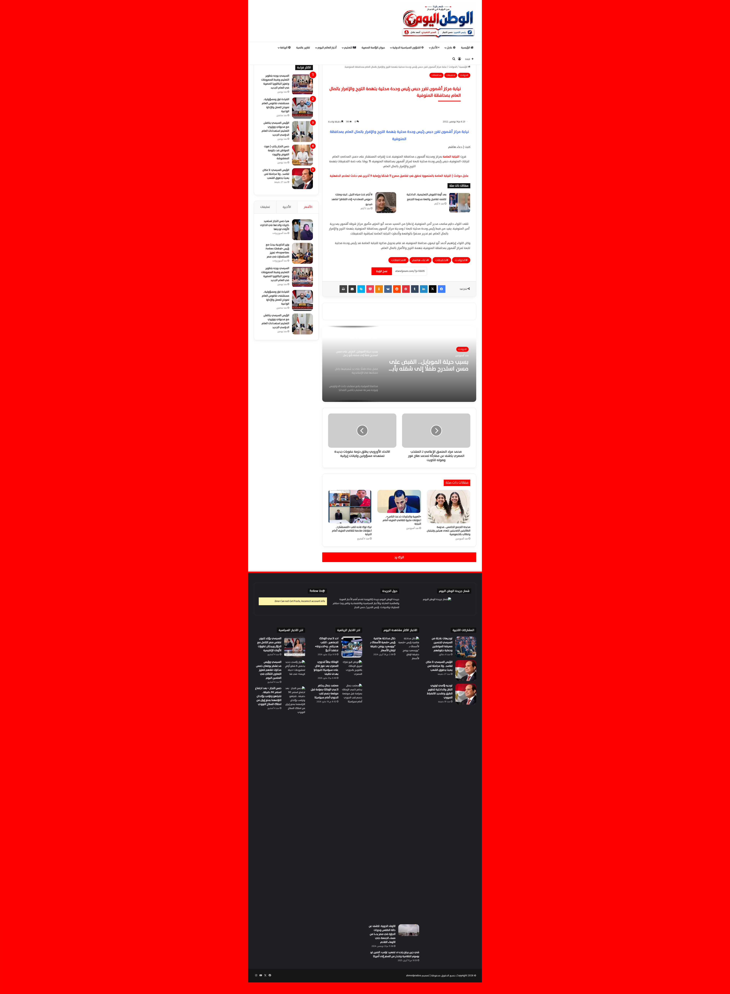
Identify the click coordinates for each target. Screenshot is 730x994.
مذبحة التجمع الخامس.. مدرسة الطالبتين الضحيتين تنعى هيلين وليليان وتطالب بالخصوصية (448, 530)
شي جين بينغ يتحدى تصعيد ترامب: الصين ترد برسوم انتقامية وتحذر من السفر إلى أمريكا (394, 954)
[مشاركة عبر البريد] (352, 289)
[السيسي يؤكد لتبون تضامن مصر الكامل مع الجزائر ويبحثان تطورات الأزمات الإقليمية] (294, 647)
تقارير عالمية (303, 47)
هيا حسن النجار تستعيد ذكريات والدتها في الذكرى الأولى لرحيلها (274, 225)
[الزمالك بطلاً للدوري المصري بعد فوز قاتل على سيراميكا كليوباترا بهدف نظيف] (351, 670)
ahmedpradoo (413, 975)
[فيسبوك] (441, 289)
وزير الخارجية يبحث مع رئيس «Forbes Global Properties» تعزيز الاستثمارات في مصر (277, 250)
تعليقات (265, 207)
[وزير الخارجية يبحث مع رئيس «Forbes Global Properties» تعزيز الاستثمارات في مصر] (302, 253)
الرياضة (284, 47)
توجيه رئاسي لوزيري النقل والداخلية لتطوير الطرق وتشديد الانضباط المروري (439, 691)
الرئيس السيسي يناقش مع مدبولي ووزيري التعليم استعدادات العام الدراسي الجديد (275, 129)
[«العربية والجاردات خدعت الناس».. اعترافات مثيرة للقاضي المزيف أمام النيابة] (399, 501)
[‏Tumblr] (415, 289)
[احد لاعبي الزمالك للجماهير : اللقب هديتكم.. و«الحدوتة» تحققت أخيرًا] (351, 647)
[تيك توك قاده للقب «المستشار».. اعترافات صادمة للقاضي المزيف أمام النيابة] (350, 506)
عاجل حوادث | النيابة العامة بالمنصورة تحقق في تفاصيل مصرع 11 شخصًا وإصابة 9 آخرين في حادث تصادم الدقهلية (399, 175)
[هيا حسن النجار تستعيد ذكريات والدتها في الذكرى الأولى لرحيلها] (302, 229)
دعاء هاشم (419, 260)
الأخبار (434, 47)
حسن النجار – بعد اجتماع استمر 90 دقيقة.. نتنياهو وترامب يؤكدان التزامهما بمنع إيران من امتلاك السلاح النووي (268, 696)
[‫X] (432, 289)
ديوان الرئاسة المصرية (373, 47)
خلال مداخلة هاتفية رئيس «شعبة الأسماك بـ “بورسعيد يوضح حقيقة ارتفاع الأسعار (382, 644)
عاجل (450, 47)
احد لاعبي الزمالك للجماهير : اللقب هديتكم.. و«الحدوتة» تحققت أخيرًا (326, 644)
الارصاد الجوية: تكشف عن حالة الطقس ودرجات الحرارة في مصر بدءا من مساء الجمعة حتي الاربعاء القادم (382, 934)
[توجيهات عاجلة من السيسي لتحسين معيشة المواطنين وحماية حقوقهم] (465, 647)
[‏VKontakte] (388, 289)
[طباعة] (343, 289)
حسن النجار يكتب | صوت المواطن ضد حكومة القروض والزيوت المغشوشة (276, 152)
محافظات (436, 75)
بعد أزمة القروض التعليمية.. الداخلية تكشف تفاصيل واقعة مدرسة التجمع (426, 197)
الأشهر (308, 207)
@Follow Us (317, 591)
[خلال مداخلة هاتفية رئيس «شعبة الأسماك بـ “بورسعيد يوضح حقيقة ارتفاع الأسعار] (408, 779)
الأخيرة (287, 207)
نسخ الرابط (381, 271)
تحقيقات (450, 75)
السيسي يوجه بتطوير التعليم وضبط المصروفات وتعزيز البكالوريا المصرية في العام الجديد (275, 82)
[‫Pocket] (370, 289)
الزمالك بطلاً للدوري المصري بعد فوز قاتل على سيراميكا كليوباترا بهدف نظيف (326, 668)
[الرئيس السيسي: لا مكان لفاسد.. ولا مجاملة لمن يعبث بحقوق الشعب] (302, 178)
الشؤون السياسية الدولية (406, 47)
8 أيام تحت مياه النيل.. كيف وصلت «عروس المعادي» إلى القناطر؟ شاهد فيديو (351, 199)
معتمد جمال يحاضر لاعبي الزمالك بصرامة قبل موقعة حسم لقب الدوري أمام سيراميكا (324, 691)
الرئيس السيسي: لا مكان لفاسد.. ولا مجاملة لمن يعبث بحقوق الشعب (276, 174)
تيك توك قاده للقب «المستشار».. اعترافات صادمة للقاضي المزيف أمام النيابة (352, 530)
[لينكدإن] (424, 289)
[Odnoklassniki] (379, 289)
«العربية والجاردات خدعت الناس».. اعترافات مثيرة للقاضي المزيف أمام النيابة (402, 520)
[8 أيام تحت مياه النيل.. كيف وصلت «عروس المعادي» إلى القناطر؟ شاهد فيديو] (385, 202)
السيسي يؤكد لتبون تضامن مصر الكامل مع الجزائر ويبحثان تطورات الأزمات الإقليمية (269, 644)
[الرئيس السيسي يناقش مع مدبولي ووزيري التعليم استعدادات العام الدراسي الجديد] (302, 131)
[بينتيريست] (406, 289)
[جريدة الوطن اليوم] (438, 21)
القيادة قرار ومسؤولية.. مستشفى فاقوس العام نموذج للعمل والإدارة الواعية (275, 105)
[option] (399, 364)
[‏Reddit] (397, 289)
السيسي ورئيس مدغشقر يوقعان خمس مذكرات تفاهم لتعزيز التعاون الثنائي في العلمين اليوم (268, 670)
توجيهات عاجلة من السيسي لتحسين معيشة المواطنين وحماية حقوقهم (442, 644)
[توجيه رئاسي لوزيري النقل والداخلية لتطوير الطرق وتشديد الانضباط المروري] (465, 694)
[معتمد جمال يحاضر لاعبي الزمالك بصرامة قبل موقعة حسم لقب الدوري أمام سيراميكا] (351, 694)
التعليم (348, 47)
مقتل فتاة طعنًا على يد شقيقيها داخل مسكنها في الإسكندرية (428, 365)
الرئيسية (466, 47)
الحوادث (453, 67)
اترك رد (399, 557)
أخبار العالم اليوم (326, 47)
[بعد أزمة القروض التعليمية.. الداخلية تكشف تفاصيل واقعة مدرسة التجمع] (459, 202)
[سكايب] (361, 289)
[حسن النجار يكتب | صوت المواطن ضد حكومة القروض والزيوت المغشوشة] (302, 155)
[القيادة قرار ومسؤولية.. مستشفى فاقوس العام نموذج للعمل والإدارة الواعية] (302, 107)
